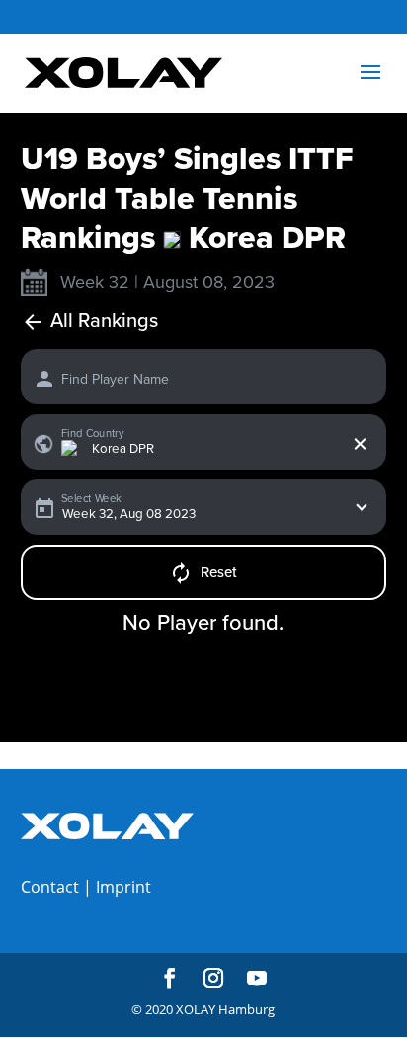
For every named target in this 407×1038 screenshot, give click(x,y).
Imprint (123, 887)
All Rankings (104, 321)
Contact (50, 887)
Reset (219, 572)
